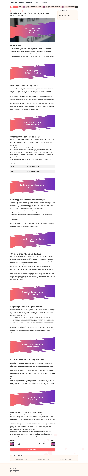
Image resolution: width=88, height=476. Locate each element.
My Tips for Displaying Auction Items (38, 6)
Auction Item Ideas (63, 13)
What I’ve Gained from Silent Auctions (44, 458)
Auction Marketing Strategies (65, 15)
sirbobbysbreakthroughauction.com (25, 2)
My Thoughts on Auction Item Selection (58, 6)
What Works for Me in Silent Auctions (22, 458)
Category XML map (14, 470)
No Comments (26, 15)
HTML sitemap (13, 468)
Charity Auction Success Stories (16, 10)
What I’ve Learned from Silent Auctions (19, 6)
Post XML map (13, 471)
